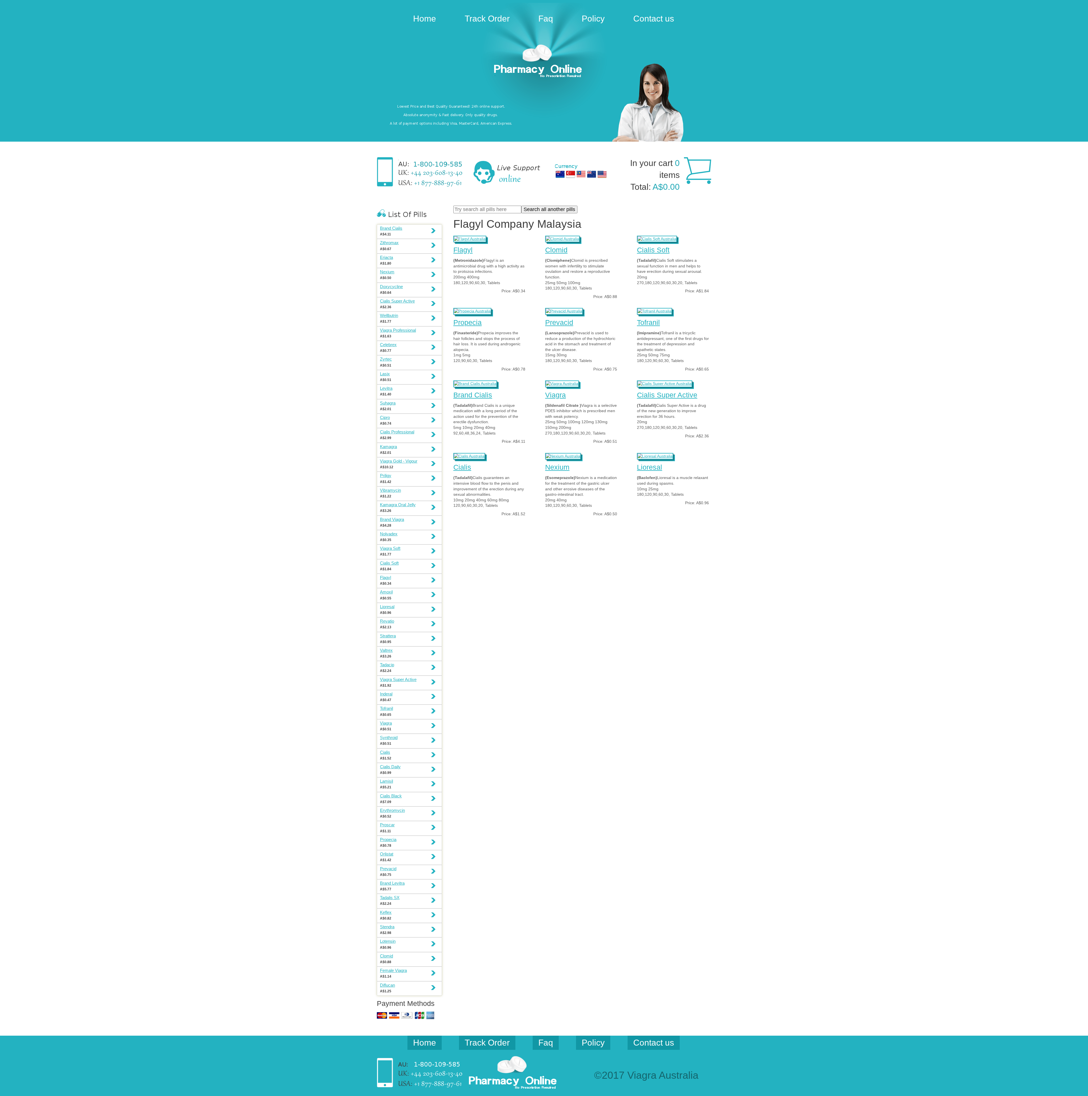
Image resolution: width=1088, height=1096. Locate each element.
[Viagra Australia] (544, 61)
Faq (545, 18)
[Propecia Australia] (472, 310)
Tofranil (648, 322)
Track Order (487, 18)
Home (424, 18)
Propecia (467, 322)
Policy (593, 18)
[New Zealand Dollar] (591, 174)
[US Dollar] (602, 174)
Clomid (556, 250)
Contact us (653, 18)
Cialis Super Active (667, 395)
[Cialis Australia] (469, 455)
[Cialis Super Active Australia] (664, 383)
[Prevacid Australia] (564, 310)
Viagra (555, 395)
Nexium (557, 467)
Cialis (462, 467)
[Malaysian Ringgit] (581, 174)
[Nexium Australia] (563, 455)
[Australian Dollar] (560, 174)
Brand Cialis (472, 395)
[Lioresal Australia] (655, 455)
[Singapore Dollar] (570, 174)
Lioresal (649, 467)
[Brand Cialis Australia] (475, 383)
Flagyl (463, 250)
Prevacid (559, 322)
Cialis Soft (653, 250)
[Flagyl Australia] (469, 238)
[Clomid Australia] (562, 238)
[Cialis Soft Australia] (657, 238)
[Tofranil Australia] (654, 310)
